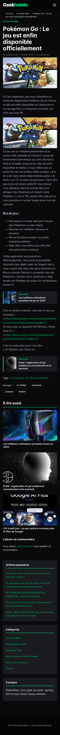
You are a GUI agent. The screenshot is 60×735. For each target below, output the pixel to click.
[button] (54, 5)
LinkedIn (9, 391)
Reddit (22, 391)
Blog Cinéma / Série (16, 644)
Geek (15, 5)
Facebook (36, 385)
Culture (10, 668)
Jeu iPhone (31, 377)
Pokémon (43, 377)
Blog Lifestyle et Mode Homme (22, 656)
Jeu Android (17, 377)
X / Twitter (21, 385)
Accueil (9, 13)
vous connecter (24, 546)
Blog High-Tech (14, 650)
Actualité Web (22, 13)
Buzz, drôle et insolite (17, 662)
